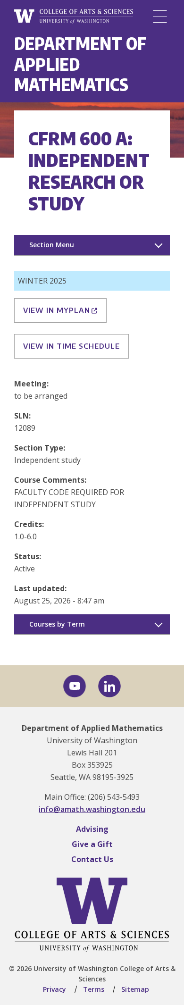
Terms (93, 989)
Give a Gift (92, 844)
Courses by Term (57, 624)
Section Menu (51, 244)
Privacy (54, 989)
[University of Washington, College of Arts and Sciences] (73, 16)
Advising (92, 829)
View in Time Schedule (71, 346)
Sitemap (135, 989)
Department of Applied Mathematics (92, 728)
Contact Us (92, 859)
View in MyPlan (56, 310)
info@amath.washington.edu (92, 809)
